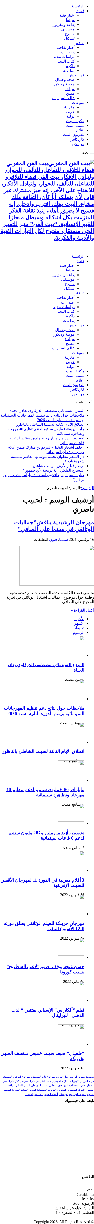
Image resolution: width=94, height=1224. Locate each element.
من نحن (78, 144)
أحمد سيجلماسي (34, 1094)
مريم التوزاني (87, 1081)
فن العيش (76, 75)
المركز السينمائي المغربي (71, 1090)
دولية (71, 116)
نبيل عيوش (62, 1076)
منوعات (78, 102)
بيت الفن (73, 1085)
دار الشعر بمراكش (25, 1081)
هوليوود (90, 1076)
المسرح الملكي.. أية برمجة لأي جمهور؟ (53, 470)
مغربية (69, 107)
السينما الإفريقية (77, 1094)
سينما (70, 20)
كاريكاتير (77, 139)
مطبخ (70, 93)
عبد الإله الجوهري (61, 1081)
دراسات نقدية (64, 57)
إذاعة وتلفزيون (63, 24)
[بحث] (92, 153)
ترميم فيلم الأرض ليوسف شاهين (58, 466)
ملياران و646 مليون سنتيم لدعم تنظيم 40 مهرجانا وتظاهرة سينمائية (45, 792)
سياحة (70, 89)
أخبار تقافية (66, 47)
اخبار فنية (67, 15)
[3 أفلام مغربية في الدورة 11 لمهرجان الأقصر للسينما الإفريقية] (71, 868)
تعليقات (78, 628)
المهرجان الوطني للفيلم (55, 1085)
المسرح (90, 1090)
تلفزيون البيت (73, 135)
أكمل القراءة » (82, 610)
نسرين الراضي (77, 1076)
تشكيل (69, 38)
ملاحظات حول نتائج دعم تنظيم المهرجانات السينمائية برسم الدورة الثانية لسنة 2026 (44, 711)
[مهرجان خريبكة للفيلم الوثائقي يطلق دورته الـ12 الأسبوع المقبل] (71, 911)
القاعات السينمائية (46, 1090)
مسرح (70, 34)
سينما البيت (75, 125)
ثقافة (80, 43)
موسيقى (68, 29)
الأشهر (79, 623)
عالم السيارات (63, 98)
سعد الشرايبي (43, 1081)
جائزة (82, 1085)
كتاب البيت (66, 61)
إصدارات (68, 52)
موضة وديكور (64, 84)
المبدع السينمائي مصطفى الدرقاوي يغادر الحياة (47, 411)
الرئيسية (77, 6)
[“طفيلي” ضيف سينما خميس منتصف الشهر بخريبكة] (71, 1041)
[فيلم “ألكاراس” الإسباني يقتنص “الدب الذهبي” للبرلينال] (71, 998)
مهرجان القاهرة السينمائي (16, 1076)
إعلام (80, 130)
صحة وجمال (65, 80)
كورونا (75, 1081)
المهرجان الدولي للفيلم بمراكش (24, 1085)
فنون (80, 11)
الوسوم (78, 632)
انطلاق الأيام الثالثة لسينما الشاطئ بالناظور (50, 424)
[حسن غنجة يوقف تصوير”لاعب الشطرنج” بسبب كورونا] (71, 954)
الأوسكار (63, 1094)
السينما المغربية (20, 1090)
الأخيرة (79, 619)
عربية (70, 112)
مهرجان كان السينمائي (43, 1076)
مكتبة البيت (75, 121)
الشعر (32, 1090)
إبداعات (69, 70)
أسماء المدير (51, 1094)
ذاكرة (70, 66)
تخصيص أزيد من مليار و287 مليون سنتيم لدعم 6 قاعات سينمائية (46, 835)
